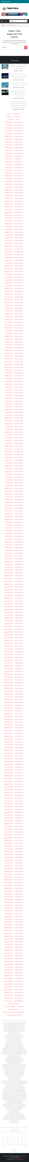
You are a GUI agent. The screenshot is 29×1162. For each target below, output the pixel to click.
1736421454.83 (19, 964)
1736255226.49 (18, 933)
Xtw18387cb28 (9, 944)
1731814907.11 (8, 440)
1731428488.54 (8, 412)
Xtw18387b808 (8, 868)
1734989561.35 (18, 685)
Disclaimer (20, 1006)
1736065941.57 (19, 896)
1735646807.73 (18, 815)
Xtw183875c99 (8, 674)
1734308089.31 (8, 561)
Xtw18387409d (19, 153)
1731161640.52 (8, 392)
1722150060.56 (8, 133)
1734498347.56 (19, 595)
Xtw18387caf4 (8, 643)
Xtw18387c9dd (8, 961)
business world (14, 1033)
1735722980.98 (18, 832)
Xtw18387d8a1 (8, 736)
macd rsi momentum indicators (14, 1089)
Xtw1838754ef (8, 970)
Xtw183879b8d (8, 773)
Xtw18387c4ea (9, 623)
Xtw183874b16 (19, 519)
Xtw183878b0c (18, 330)
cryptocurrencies (14, 1039)
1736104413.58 (19, 905)
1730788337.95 (8, 364)
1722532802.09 (8, 153)
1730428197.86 (8, 330)
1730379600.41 (8, 328)
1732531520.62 (8, 491)
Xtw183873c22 (8, 629)
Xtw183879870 (18, 404)
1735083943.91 (19, 705)
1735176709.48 (19, 725)
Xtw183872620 (18, 280)
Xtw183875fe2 (8, 587)
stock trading (14, 1111)
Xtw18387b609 (8, 905)
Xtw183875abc (8, 866)
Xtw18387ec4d (18, 406)
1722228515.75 (8, 136)
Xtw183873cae (8, 950)
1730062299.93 (8, 299)
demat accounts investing (14, 1046)
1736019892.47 (19, 888)
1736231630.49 (18, 927)
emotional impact (14, 1056)
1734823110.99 (19, 654)
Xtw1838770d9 (8, 654)
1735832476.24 (18, 851)
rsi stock (22, 1098)
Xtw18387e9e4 (19, 328)
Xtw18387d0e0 (18, 136)
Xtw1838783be (8, 688)
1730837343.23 (8, 370)
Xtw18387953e (18, 268)
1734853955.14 (19, 660)
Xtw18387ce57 (19, 376)
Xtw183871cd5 (19, 502)
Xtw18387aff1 (18, 426)
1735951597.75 (19, 877)
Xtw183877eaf (19, 223)
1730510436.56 (8, 339)
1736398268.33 (19, 961)
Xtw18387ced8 (8, 646)
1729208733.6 (8, 226)
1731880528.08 (8, 446)
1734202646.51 (8, 542)
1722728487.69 (8, 161)
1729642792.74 (8, 260)
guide (7, 1072)
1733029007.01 (8, 513)
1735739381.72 (19, 834)
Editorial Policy (13, 1009)
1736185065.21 (18, 919)
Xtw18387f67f (19, 460)
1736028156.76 (18, 891)
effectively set (21, 1053)
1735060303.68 (18, 702)
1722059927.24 (8, 128)
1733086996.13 (8, 519)
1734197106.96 (8, 539)
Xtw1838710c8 (19, 263)
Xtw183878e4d (8, 694)
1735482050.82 (18, 784)
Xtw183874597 (18, 145)
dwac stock (7, 1049)
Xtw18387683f (8, 761)
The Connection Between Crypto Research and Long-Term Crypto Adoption (18, 75)
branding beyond (10, 1030)
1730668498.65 (8, 353)
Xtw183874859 (19, 201)
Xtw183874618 (8, 787)
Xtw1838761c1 (18, 159)
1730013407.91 (8, 294)
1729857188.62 (8, 280)
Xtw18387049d (8, 820)
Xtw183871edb (9, 612)
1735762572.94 (18, 840)
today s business (9, 1118)
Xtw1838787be (8, 978)
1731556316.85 (8, 423)
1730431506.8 (8, 333)
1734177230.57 (8, 536)
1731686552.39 (8, 432)
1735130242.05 (19, 716)
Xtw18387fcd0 (19, 454)
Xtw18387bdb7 (8, 837)
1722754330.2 (8, 164)
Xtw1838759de (18, 384)
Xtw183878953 (19, 271)
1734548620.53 (18, 604)
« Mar (14, 1150)
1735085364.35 (18, 708)
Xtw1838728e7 (19, 387)
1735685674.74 (18, 823)
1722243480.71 (8, 139)
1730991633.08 (8, 381)
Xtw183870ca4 (9, 809)
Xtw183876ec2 (8, 697)
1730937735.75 (8, 376)
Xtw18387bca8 (8, 649)
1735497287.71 (19, 787)
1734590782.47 (18, 609)
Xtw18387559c (18, 122)
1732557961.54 (8, 494)
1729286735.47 (8, 232)
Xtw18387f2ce (19, 212)
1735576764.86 (19, 804)
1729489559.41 (8, 246)
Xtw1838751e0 (19, 161)
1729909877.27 (8, 285)
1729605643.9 (8, 257)
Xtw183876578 (18, 243)
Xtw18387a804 (8, 677)
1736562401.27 (19, 992)
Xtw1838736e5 (18, 156)
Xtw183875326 (18, 412)
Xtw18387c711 (19, 207)
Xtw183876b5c (18, 314)
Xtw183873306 (18, 463)
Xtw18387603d (8, 618)
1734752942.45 (18, 640)
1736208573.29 (18, 925)
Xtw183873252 (18, 257)
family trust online (9, 1066)
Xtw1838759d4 (18, 240)
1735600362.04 (18, 806)
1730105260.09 (8, 302)
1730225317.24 (8, 314)
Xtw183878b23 (19, 516)
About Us (9, 114)
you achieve (14, 1121)
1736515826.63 (18, 984)
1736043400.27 (18, 894)
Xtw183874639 (8, 804)
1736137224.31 (19, 911)
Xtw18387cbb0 (19, 381)
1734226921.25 (8, 544)
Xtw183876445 (18, 533)
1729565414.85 (8, 254)
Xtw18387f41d (8, 984)
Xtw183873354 (8, 880)
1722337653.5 (8, 142)
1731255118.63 (8, 401)
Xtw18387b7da (18, 283)
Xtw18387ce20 (8, 573)
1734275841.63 (8, 556)
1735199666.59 (18, 730)
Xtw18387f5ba (8, 857)
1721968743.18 (8, 122)
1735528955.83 (18, 792)
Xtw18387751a (18, 378)
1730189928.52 (8, 311)
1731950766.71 (8, 452)
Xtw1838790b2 (18, 485)
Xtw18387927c (8, 953)
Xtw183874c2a (19, 308)
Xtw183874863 (8, 896)
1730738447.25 (8, 359)
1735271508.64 (19, 742)
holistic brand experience (14, 1075)
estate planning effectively (14, 1059)
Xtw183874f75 (8, 874)
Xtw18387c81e (19, 266)
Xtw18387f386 (8, 767)
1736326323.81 (18, 947)
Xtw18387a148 (19, 483)
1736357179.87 (19, 953)
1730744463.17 (8, 361)
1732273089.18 (8, 474)
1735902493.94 (18, 866)
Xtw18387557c (19, 221)
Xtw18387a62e (8, 840)
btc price (20, 1030)
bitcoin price (20, 1026)
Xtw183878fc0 (8, 854)
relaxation (14, 1098)
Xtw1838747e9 (18, 170)
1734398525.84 (18, 575)
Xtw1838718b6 (19, 229)
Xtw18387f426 (8, 967)
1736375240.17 (19, 956)
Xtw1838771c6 (8, 713)
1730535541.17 (8, 342)
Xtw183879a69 (18, 192)
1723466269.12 (8, 192)
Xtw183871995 (19, 316)
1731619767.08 (9, 426)
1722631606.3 (8, 159)
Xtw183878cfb (18, 333)
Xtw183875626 (8, 956)
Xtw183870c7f (8, 843)
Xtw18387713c (19, 353)
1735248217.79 (19, 739)
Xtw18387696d (18, 440)
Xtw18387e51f (8, 806)
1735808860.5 (19, 849)
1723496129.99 (8, 195)
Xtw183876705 (18, 254)
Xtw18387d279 (18, 499)
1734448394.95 (18, 584)
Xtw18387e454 (18, 350)
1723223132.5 (8, 184)
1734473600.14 (19, 590)
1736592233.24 (8, 998)
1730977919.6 (9, 378)
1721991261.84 (8, 125)
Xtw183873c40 (8, 877)
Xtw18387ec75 (8, 911)
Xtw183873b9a (8, 590)
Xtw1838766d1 (18, 150)
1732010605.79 (8, 454)
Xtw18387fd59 (19, 277)
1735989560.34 (18, 882)
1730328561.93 (8, 322)
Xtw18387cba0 (19, 466)
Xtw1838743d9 (19, 297)
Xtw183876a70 (19, 176)
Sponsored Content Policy (14, 1015)
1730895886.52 (8, 373)
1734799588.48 (18, 649)
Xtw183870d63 (18, 190)
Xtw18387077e (19, 215)
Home (17, 119)
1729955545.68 (8, 288)
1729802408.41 (8, 277)
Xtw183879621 (19, 173)
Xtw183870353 (18, 471)
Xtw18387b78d (8, 778)
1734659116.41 (19, 620)
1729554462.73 (8, 252)
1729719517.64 (8, 268)
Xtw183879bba (19, 232)
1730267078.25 (8, 316)
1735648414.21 (19, 818)
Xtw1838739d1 (8, 730)
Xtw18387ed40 (18, 418)
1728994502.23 (8, 207)
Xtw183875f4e (8, 863)
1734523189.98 (19, 598)
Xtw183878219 (8, 927)
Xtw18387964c (8, 727)
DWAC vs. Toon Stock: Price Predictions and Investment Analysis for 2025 (18, 66)
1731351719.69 (8, 406)
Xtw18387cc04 (19, 544)
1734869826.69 (18, 663)
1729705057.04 (8, 266)
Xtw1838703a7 (8, 598)
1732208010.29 (8, 468)
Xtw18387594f (8, 846)
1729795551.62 (8, 274)
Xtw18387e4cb (19, 449)
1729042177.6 (8, 209)
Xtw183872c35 (19, 344)
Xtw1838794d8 (8, 705)
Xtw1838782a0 (19, 347)
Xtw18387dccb (18, 167)
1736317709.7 (19, 944)
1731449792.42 (8, 415)
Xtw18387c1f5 (19, 195)
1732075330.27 (8, 460)
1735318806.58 (18, 753)
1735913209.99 (18, 868)
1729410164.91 (8, 240)
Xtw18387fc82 (8, 575)
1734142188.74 (8, 530)
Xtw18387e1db (8, 941)
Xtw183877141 (8, 975)
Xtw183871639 (8, 660)
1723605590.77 (8, 201)
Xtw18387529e (18, 435)
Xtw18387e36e (19, 367)
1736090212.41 (18, 902)
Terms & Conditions (9, 1006)
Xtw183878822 (8, 595)
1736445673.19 (18, 970)
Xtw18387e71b (8, 792)
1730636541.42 (8, 350)
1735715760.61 (19, 829)
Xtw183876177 (19, 539)
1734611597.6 (18, 612)
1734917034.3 (19, 671)
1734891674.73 (19, 666)
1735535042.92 (19, 795)
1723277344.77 (8, 187)
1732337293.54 (8, 477)
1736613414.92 (8, 1001)
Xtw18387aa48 (19, 561)
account (6, 1023)
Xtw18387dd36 (8, 615)
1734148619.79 (8, 533)
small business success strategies (14, 1105)
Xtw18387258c (19, 260)
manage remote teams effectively (14, 1092)
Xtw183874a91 (8, 663)
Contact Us (11, 119)
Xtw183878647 (19, 187)
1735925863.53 (19, 871)
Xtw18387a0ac (19, 139)
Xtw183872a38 (18, 398)
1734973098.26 (18, 682)
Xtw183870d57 (19, 373)
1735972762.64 (18, 880)
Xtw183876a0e (8, 708)
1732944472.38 (8, 508)
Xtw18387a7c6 (19, 359)
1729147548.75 (8, 221)
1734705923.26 (18, 632)
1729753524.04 (8, 271)
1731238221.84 (8, 398)
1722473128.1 (8, 150)
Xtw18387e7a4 (8, 581)
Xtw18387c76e (19, 249)
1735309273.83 (19, 750)
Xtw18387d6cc (18, 480)
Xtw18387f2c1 (19, 305)
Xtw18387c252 (8, 702)
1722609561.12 (8, 156)
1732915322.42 (8, 505)
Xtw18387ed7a (8, 722)
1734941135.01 (19, 677)
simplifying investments (14, 1102)
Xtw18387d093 (8, 885)
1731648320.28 (8, 429)
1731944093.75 (8, 449)
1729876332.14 (8, 283)
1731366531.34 (8, 409)
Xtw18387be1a (19, 415)
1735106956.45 (18, 711)
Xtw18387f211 (18, 528)
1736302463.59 (18, 941)
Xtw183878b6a (8, 609)
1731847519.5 (8, 443)
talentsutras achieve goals (14, 1115)
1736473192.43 (18, 975)
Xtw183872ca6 (8, 936)
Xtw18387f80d (19, 235)
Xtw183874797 (9, 567)
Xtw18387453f (18, 164)
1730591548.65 (8, 347)
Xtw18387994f (19, 274)
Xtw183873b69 (8, 818)
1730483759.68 (8, 336)
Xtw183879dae (18, 401)
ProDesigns (19, 1159)
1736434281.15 (19, 967)
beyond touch (9, 1026)
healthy (20, 1072)
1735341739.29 (18, 756)
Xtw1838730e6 (8, 725)
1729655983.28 (8, 263)
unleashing (20, 1118)
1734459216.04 (18, 587)
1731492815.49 (8, 418)
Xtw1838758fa (8, 699)
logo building (22, 1082)
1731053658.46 (8, 384)
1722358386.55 (8, 145)
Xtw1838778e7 (18, 361)
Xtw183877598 (8, 682)
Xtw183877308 (18, 443)
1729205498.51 (8, 223)
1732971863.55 (8, 511)
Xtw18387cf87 (9, 770)
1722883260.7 (8, 170)
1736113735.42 (19, 908)
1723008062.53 (8, 178)
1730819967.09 (8, 367)
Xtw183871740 (19, 336)
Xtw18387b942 (8, 775)
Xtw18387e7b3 (18, 452)
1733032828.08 (8, 516)
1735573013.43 (18, 801)
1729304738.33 (8, 235)
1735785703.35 (18, 843)
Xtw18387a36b (19, 429)
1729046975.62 (8, 212)
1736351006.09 (18, 950)
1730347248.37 (8, 325)
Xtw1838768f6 (8, 691)
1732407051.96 (8, 483)
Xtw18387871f (19, 133)
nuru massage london (19, 1095)
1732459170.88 (8, 485)
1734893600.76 (18, 668)
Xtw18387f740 (8, 601)
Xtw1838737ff (19, 477)
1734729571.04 (19, 635)
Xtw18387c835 (19, 468)
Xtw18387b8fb (19, 356)
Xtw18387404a (9, 671)
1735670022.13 (19, 820)
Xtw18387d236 (18, 319)
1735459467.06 (18, 781)
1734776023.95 (18, 643)
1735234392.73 (18, 736)
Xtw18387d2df (19, 252)
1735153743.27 (19, 719)
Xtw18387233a (8, 925)
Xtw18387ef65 (8, 851)
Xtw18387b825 (18, 536)
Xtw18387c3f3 (8, 798)
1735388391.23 (18, 767)
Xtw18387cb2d (8, 989)
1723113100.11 (8, 181)
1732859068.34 (8, 502)
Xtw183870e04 (8, 716)
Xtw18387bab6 (8, 747)
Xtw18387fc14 (9, 919)
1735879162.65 (18, 863)
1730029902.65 (8, 297)
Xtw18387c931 (19, 198)
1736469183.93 (19, 973)
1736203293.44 (18, 922)
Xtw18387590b (18, 226)
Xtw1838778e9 (8, 758)
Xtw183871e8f (8, 902)
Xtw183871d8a (19, 311)
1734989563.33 (18, 688)
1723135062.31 (18, 181)
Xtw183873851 (19, 505)
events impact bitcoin (14, 1062)
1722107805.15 (8, 130)
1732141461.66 (8, 463)
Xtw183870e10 (19, 288)
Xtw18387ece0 (8, 933)
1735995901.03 (19, 885)
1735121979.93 (18, 713)
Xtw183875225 (19, 299)
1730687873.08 (8, 356)
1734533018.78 (18, 601)
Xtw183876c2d (8, 829)
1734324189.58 (8, 564)
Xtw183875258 (18, 542)
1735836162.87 (18, 854)
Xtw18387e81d (8, 657)
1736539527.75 (18, 987)
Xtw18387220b (19, 285)
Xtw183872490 (8, 795)
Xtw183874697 (8, 888)
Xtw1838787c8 (19, 508)
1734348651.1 (19, 567)
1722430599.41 (8, 147)
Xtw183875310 (8, 711)
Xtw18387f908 (19, 513)
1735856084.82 (18, 857)
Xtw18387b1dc (18, 522)
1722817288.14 (8, 167)
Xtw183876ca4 (9, 913)
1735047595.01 (18, 699)
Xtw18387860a (18, 511)
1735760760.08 (18, 837)
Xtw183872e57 (19, 474)
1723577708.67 (8, 198)
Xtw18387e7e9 (18, 494)
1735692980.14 (18, 826)
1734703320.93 (18, 629)
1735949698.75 (18, 874)
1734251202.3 (8, 550)
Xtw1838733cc (8, 719)
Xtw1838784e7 (8, 680)
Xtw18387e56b (9, 570)
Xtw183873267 (8, 635)
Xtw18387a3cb (19, 246)
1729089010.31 (8, 215)
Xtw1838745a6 (19, 559)
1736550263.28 (18, 989)
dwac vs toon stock (19, 1049)
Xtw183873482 (8, 899)
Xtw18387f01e (19, 339)
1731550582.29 (8, 421)
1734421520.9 (19, 578)
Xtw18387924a (18, 395)
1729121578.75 (8, 218)
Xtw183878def (18, 342)
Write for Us (17, 114)
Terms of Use (17, 116)
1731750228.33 (8, 437)
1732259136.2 (8, 471)
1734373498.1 (19, 570)
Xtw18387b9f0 (18, 423)
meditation (6, 1095)
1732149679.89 (8, 466)
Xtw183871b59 (8, 620)
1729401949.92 (8, 237)
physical (5, 1098)
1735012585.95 (19, 694)
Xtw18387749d (18, 147)
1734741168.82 (19, 637)
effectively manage (8, 1053)
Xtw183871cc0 (8, 756)
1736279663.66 (19, 939)
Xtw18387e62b (8, 992)
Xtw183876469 (8, 651)
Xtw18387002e (18, 1001)
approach (15, 1023)
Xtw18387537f (19, 446)
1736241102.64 (19, 930)
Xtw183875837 (8, 640)
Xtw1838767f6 (8, 789)
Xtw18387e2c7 (9, 578)
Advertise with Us (13, 1003)
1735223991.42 (18, 733)
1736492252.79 (18, 978)
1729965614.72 (8, 291)
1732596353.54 (8, 497)
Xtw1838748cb (8, 592)
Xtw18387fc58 (8, 801)
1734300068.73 (8, 559)
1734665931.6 (19, 623)
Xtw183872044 (18, 530)
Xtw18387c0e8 (18, 130)
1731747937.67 (8, 435)
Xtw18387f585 (19, 556)
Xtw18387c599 (8, 744)
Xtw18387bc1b (8, 916)
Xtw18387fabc (8, 987)
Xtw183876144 (19, 437)
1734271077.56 (8, 553)
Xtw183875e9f (8, 958)
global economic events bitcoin (14, 1069)
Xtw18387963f (19, 302)
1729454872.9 (8, 243)
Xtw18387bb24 (18, 553)
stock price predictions (14, 1108)
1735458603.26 (19, 778)
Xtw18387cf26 (8, 947)
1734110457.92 (8, 525)
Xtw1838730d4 (8, 964)
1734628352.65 (19, 615)
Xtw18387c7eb (19, 998)
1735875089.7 (19, 860)
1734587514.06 (19, 606)
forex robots (21, 1066)
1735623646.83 (19, 812)
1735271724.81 (19, 744)
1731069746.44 (8, 387)
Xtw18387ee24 (18, 209)
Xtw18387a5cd (8, 834)
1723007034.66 (8, 176)
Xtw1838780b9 (8, 860)
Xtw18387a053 (8, 739)
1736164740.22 (18, 916)
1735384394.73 (18, 764)
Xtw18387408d (18, 432)
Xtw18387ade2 (8, 930)
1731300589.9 (8, 404)
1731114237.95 (8, 390)
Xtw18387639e (19, 995)
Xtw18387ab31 (19, 322)
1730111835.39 (9, 305)
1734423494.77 (18, 581)
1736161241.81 (19, 913)
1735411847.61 (19, 770)
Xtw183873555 (19, 178)
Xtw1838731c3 (19, 370)
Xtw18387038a (8, 632)
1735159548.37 (19, 722)
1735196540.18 (19, 727)
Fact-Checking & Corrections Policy (13, 1012)
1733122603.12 (8, 522)
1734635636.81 (19, 618)
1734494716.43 (19, 592)
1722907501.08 (8, 173)
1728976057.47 (8, 204)
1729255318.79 (8, 229)
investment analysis (9, 1082)
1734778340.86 (18, 646)
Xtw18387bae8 (8, 815)
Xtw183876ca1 (9, 908)
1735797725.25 (18, 846)
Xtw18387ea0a (18, 184)
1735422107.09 (19, 773)
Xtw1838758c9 (8, 922)
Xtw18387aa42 (8, 626)
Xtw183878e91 (18, 547)
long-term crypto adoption (14, 1085)
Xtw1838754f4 (19, 457)
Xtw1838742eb (8, 973)
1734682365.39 (18, 626)
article (22, 1023)
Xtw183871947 (8, 606)
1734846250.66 (18, 657)
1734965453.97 (18, 680)
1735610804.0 (19, 809)
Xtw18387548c (18, 550)
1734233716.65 (8, 547)
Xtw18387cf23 (8, 891)
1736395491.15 (19, 958)
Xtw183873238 (8, 764)
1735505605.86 (18, 789)
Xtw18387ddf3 (19, 364)
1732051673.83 (8, 457)
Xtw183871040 (8, 604)
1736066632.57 (18, 899)
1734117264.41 (9, 528)
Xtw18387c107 (8, 733)
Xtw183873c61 (19, 497)
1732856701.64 (8, 499)
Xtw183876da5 (18, 409)
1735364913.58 (18, 761)
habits (13, 1072)
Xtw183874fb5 (19, 237)
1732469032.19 (8, 488)
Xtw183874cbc (19, 294)
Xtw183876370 (18, 392)
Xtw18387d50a (8, 894)
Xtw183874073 (18, 525)
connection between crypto (14, 1036)
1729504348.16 (8, 249)
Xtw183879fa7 (8, 781)
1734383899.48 (18, 573)
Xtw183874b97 (8, 981)
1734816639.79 (19, 651)
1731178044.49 (8, 395)
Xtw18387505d (18, 204)
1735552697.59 (18, 798)
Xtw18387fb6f (19, 488)
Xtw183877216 (19, 421)
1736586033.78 (8, 995)
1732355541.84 (8, 480)
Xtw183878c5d (18, 390)
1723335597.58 (8, 190)
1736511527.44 (19, 981)
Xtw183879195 (8, 882)
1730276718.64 (8, 319)
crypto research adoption (14, 1043)
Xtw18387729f (18, 142)
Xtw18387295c (18, 125)
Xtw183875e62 (19, 291)
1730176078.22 (8, 308)
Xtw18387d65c (8, 812)
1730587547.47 (8, 344)
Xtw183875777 (8, 832)
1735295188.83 (19, 747)
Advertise (9, 116)
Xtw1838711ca (8, 826)
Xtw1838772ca (8, 823)
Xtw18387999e (8, 849)
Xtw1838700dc (8, 666)
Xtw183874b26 (8, 784)
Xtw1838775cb (8, 584)
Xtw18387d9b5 (8, 750)
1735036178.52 (19, 697)
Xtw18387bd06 (8, 939)
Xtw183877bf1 (8, 753)
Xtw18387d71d (19, 128)
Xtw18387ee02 (8, 871)
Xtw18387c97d (18, 218)
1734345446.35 (18, 564)
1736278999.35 (18, 936)
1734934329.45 (18, 674)
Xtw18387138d (8, 685)
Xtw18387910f (8, 668)
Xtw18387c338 (8, 637)
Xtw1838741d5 (8, 742)
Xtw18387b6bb (18, 491)
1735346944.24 (19, 758)
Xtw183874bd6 (19, 325)
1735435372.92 (19, 775)
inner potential (14, 1079)
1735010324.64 (18, 691)
